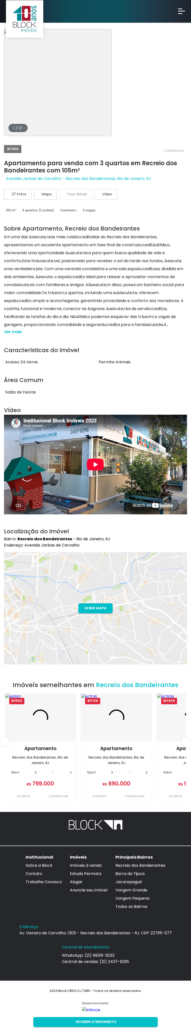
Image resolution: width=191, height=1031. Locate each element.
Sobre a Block (39, 865)
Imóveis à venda (85, 865)
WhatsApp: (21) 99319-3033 (88, 955)
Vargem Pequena (132, 898)
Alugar (76, 882)
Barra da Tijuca (129, 873)
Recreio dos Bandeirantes (140, 865)
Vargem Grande (131, 890)
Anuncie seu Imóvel (88, 890)
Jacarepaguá (128, 882)
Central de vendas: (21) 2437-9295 (95, 961)
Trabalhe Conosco (44, 882)
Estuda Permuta (85, 873)
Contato (34, 873)
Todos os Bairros (131, 906)
